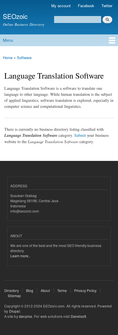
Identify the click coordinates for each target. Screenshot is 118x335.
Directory (11, 290)
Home (8, 57)
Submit (80, 135)
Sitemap (14, 295)
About (45, 290)
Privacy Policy (85, 290)
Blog (30, 290)
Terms (62, 290)
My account (61, 5)
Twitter (106, 5)
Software (24, 57)
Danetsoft (78, 316)
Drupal (14, 311)
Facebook (86, 5)
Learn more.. (20, 255)
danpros (25, 316)
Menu (8, 40)
